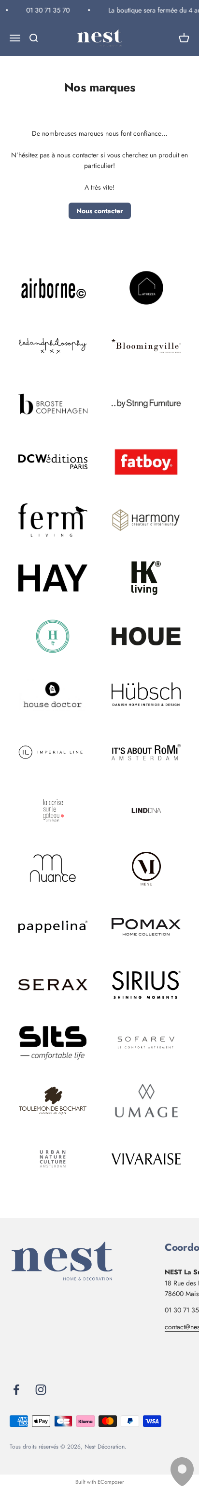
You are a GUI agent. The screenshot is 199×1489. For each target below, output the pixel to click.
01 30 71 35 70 (46, 10)
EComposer (111, 1482)
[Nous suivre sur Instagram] (40, 1389)
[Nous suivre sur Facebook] (16, 1389)
